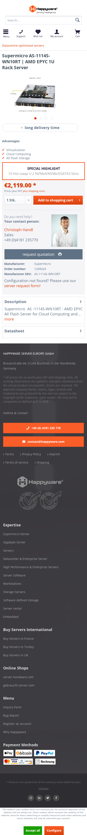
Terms (9, 454)
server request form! (22, 285)
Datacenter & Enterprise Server (25, 559)
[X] (48, 798)
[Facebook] (56, 798)
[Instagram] (31, 798)
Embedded (11, 617)
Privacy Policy (31, 454)
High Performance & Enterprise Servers (31, 567)
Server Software (14, 575)
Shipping (42, 462)
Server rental (12, 608)
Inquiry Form (12, 707)
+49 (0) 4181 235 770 (46, 428)
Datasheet (14, 330)
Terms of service (16, 462)
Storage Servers (14, 592)
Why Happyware (14, 732)
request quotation (39, 254)
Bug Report (11, 715)
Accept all (33, 830)
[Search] (77, 20)
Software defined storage (21, 600)
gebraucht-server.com (18, 685)
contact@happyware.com (46, 442)
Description (15, 301)
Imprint (54, 454)
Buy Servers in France (18, 639)
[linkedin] (39, 798)
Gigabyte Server (14, 542)
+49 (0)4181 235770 (21, 239)
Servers (8, 550)
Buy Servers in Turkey (18, 647)
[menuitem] (43, 20)
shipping (44, 788)
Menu (5, 36)
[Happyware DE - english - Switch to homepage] (44, 9)
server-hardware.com (18, 677)
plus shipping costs (34, 191)
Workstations (12, 584)
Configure (54, 830)
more (9, 319)
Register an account (17, 724)
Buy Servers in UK (15, 655)
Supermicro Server (16, 534)
